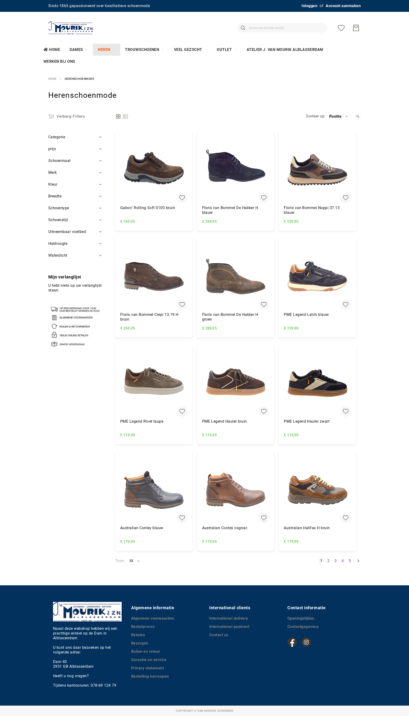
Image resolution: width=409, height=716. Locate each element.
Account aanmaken (343, 6)
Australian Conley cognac (225, 528)
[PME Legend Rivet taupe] (153, 383)
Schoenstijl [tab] (58, 220)
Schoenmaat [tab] (59, 160)
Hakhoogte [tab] (57, 243)
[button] (339, 116)
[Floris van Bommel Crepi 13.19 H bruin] (153, 276)
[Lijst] (125, 116)
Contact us (218, 635)
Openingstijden (301, 618)
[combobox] (282, 28)
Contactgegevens (303, 626)
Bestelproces (143, 626)
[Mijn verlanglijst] (341, 28)
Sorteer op (315, 116)
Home (54, 49)
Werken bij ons (59, 61)
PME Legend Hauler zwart (306, 421)
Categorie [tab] (56, 137)
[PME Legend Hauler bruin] (235, 383)
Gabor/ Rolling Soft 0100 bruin (147, 208)
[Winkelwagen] (356, 28)
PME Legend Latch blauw (306, 314)
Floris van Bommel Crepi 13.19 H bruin (149, 317)
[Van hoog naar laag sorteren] (358, 116)
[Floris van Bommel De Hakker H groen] (235, 276)
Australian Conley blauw (141, 528)
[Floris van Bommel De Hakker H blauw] (235, 169)
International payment (229, 626)
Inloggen (309, 6)
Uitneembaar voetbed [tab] (67, 231)
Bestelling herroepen (150, 676)
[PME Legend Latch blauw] (317, 276)
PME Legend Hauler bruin (224, 421)
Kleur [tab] (52, 184)
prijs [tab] (52, 149)
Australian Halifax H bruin (307, 528)
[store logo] (70, 27)
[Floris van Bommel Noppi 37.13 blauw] (317, 169)
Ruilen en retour (145, 651)
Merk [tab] (52, 172)
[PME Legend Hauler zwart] (317, 383)
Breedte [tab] (55, 196)
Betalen (138, 635)
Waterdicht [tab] (57, 255)
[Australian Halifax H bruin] (317, 490)
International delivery (228, 618)
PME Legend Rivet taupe (142, 421)
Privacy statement (147, 668)
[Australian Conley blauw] (153, 490)
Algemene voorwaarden (152, 618)
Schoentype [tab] (58, 208)
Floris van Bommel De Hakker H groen (230, 317)
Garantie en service (148, 660)
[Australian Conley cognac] (235, 490)
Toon (119, 561)
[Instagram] (306, 642)
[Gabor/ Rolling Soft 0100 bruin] (153, 169)
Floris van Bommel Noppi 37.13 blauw (312, 210)
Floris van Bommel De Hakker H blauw (230, 210)
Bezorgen (139, 643)
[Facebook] (292, 642)
